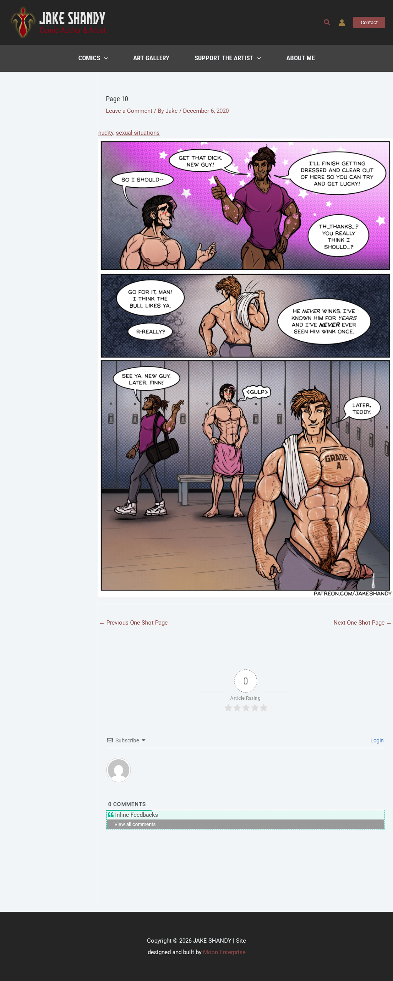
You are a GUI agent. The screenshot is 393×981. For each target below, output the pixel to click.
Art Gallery (151, 58)
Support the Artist (224, 58)
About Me (300, 58)
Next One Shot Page (363, 622)
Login (376, 740)
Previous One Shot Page (133, 622)
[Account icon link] (342, 22)
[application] (104, 58)
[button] (327, 22)
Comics (89, 58)
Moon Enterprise (224, 952)
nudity (105, 132)
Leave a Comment (129, 110)
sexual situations (138, 132)
